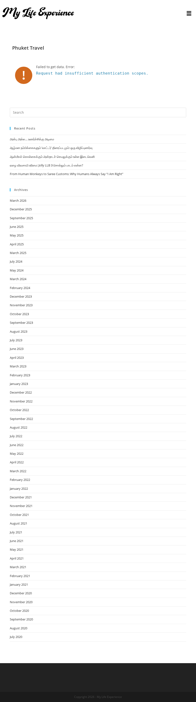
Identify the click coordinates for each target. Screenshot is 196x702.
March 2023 (18, 366)
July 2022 (16, 436)
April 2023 (17, 357)
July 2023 (16, 340)
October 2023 (19, 314)
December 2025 (21, 209)
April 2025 (17, 244)
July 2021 (16, 532)
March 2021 (18, 567)
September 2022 (21, 419)
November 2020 (21, 602)
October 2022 (19, 410)
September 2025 (21, 218)
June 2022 (16, 445)
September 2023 (21, 322)
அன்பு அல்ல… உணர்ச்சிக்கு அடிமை (32, 139)
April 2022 (17, 462)
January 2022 (19, 488)
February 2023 (20, 375)
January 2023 (19, 384)
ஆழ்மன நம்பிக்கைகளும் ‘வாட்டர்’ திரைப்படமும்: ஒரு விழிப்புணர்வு (51, 148)
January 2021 (19, 584)
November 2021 (21, 506)
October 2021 (19, 515)
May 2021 (16, 549)
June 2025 (16, 226)
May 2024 (16, 270)
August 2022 (18, 427)
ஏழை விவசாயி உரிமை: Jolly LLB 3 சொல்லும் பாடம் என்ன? (46, 165)
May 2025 (16, 235)
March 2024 (18, 279)
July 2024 (16, 261)
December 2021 (21, 497)
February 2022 (20, 480)
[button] (189, 13)
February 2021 (20, 576)
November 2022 (21, 401)
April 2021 (17, 558)
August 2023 (18, 331)
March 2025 (18, 253)
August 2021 (18, 523)
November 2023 (21, 305)
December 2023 (21, 296)
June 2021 (16, 541)
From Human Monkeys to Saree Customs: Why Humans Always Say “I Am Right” (66, 174)
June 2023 (16, 349)
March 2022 (18, 471)
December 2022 (21, 392)
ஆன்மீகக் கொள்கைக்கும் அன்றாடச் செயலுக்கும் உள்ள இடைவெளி (52, 156)
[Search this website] (98, 112)
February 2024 (20, 288)
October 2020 (19, 610)
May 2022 (16, 453)
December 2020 (21, 593)
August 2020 (18, 628)
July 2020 (16, 637)
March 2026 (18, 200)
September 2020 (21, 619)
